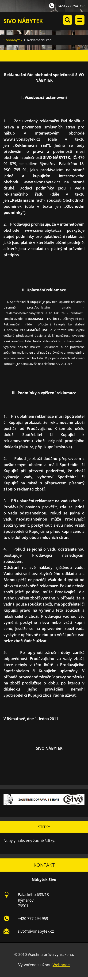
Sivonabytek (13, 40)
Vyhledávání (67, 20)
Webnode (61, 964)
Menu (79, 20)
